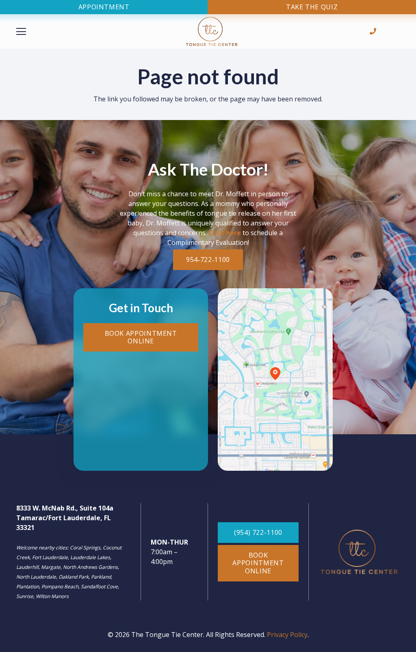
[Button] (373, 31)
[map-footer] (275, 379)
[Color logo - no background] (211, 31)
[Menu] (70, 31)
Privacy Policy (287, 634)
